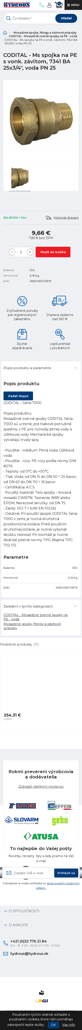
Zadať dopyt (18, 396)
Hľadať (66, 18)
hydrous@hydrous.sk (29, 954)
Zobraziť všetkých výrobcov (41, 787)
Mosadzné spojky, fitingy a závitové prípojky (45, 32)
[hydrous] (16, 5)
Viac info (68, 1025)
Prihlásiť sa (66, 873)
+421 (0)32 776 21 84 (28, 941)
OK (53, 1025)
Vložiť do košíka (53, 252)
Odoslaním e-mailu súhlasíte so (41, 885)
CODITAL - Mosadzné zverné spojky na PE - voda (43, 36)
